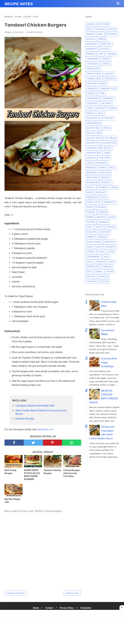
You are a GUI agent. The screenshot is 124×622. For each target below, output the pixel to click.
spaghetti (110, 247)
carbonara (92, 59)
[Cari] (118, 3)
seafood (105, 232)
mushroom (92, 182)
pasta (104, 197)
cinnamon (91, 88)
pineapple (109, 202)
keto (109, 148)
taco (106, 257)
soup (99, 247)
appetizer (103, 24)
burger (90, 54)
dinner (112, 108)
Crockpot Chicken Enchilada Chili (34, 405)
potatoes (100, 207)
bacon (112, 29)
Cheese (106, 64)
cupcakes (106, 103)
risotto (101, 217)
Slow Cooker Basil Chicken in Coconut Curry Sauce (41, 412)
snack (89, 247)
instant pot (92, 143)
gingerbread (93, 123)
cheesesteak (93, 74)
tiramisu (107, 266)
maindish (91, 168)
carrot (106, 59)
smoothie (109, 242)
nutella (90, 187)
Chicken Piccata (24, 418)
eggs (100, 113)
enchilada (92, 118)
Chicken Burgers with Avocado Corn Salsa (71, 473)
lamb (106, 153)
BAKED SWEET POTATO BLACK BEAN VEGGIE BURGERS (32, 474)
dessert (101, 108)
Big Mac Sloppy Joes (12, 500)
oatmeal (103, 187)
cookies (90, 93)
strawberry (93, 257)
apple (89, 29)
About (36, 608)
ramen (89, 217)
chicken (108, 74)
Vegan (109, 271)
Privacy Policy (67, 608)
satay (89, 227)
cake (100, 54)
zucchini (103, 281)
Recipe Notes (19, 4)
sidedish (102, 237)
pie (99, 202)
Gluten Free (93, 128)
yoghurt (91, 281)
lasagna (91, 158)
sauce (99, 227)
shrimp (90, 237)
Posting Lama (72, 593)
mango (103, 168)
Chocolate (110, 79)
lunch (89, 163)
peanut (90, 202)
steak (101, 252)
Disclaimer (85, 608)
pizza (89, 207)
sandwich (103, 222)
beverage (111, 34)
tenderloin (92, 266)
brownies (91, 49)
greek (106, 128)
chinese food (93, 79)
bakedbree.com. (45, 429)
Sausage (110, 227)
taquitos (101, 262)
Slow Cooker (93, 242)
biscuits (91, 39)
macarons (101, 163)
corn (101, 93)
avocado (101, 29)
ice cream (110, 138)
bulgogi (104, 49)
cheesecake (93, 69)
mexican (105, 173)
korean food (93, 153)
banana (90, 34)
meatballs (92, 173)
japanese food (94, 148)
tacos (89, 262)
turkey (99, 271)
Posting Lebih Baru (16, 593)
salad (112, 217)
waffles (91, 276)
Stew (111, 252)
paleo (89, 192)
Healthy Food (93, 138)
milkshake (92, 177)
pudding (90, 212)
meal (112, 168)
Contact (49, 608)
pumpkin (103, 212)
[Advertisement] (62, 616)
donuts (90, 113)
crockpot (91, 103)
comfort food (108, 88)
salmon (90, 222)
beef (100, 34)
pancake (100, 192)
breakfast (92, 44)
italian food (109, 143)
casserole (92, 64)
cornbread (92, 98)
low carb (104, 158)
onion (114, 187)
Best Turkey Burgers (10, 471)
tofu (89, 271)
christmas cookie (96, 83)
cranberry (108, 98)
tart (111, 262)
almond (90, 24)
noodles (106, 182)
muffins (105, 177)
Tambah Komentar (34, 32)
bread (102, 39)
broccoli (106, 44)
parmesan (91, 197)
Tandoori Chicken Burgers (52, 471)
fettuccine (107, 118)
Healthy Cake (93, 133)
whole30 (103, 276)
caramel (111, 54)
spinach (90, 252)
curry (89, 108)
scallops (91, 232)
